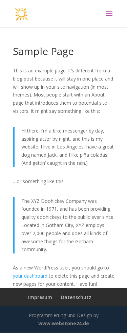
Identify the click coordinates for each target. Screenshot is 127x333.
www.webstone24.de (63, 323)
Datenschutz (76, 297)
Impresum (40, 297)
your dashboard (30, 276)
